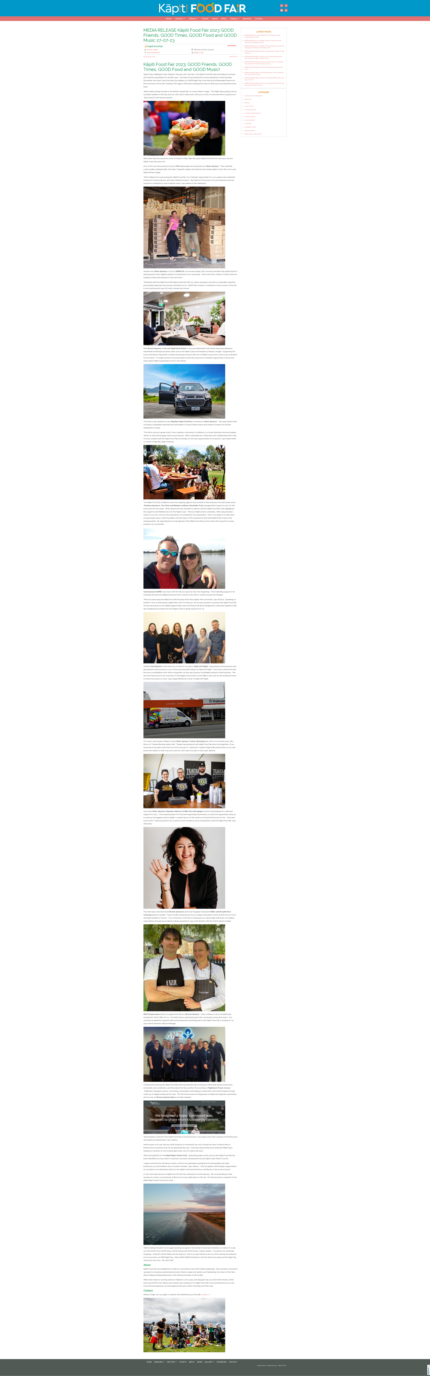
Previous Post (150, 57)
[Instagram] (281, 5)
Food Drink (248, 123)
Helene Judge (152, 50)
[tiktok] (286, 10)
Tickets (204, 18)
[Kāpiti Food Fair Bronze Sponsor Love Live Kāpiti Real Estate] (190, 391)
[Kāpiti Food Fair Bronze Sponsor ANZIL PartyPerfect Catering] (190, 967)
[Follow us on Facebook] (286, 5)
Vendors (179, 18)
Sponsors (247, 18)
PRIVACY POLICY (282, 1365)
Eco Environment (250, 116)
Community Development (253, 113)
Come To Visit (249, 106)
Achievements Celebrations (253, 96)
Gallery (233, 18)
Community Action (250, 109)
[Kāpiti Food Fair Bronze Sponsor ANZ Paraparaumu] (190, 1054)
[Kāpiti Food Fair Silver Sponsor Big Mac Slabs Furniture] (190, 472)
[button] (429, 1373)
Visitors (192, 18)
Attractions (248, 99)
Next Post (233, 56)
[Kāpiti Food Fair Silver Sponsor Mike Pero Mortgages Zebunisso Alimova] (190, 868)
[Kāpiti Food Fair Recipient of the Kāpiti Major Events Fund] (190, 1214)
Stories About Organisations (253, 134)
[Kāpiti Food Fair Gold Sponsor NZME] (190, 637)
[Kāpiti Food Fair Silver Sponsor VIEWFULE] (190, 318)
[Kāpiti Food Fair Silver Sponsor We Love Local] (190, 227)
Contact (259, 18)
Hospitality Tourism (250, 127)
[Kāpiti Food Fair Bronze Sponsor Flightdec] (190, 1117)
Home (168, 18)
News (223, 18)
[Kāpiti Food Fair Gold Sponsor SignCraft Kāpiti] (190, 710)
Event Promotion (153, 52)
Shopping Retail (250, 130)
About (215, 18)
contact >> (205, 1295)
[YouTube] (281, 10)
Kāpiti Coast (199, 52)
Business (247, 102)
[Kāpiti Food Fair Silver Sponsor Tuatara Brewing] (190, 781)
